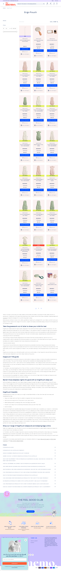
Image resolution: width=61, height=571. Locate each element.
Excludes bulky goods (9, 529)
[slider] (3, 31)
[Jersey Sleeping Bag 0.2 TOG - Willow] (52, 205)
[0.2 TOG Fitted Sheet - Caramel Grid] (38, 240)
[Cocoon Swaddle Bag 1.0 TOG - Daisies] (25, 66)
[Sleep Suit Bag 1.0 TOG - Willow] (38, 136)
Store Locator (34, 540)
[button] (25, 54)
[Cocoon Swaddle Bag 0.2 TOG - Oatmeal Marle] (38, 101)
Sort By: (53, 21)
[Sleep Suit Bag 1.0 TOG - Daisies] (52, 171)
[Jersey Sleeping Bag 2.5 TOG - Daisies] (52, 66)
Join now (30, 511)
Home (4, 8)
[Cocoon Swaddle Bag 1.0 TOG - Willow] (38, 205)
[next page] (41, 308)
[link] (14, 546)
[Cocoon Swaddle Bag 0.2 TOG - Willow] (25, 205)
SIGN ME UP (15, 563)
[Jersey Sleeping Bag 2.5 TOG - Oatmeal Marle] (52, 240)
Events (32, 542)
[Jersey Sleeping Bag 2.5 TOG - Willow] (25, 101)
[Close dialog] (25, 540)
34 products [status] (21, 21)
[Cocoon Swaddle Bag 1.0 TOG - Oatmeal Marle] (25, 136)
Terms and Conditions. (15, 567)
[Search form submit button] (43, 3)
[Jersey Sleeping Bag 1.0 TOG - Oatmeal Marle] (52, 136)
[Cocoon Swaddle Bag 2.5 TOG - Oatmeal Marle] (25, 276)
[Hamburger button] (3, 4)
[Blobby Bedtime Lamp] (52, 276)
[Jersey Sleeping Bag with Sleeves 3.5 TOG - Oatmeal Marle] (25, 240)
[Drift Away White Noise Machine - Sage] (38, 276)
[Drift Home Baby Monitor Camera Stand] (25, 31)
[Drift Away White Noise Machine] (38, 31)
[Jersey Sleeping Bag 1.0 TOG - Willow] (38, 66)
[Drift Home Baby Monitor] (52, 31)
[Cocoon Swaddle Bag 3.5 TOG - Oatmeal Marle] (25, 171)
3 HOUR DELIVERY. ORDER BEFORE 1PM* (9, 0)
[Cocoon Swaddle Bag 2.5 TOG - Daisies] (52, 101)
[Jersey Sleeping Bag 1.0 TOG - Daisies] (38, 171)
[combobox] (31, 3)
